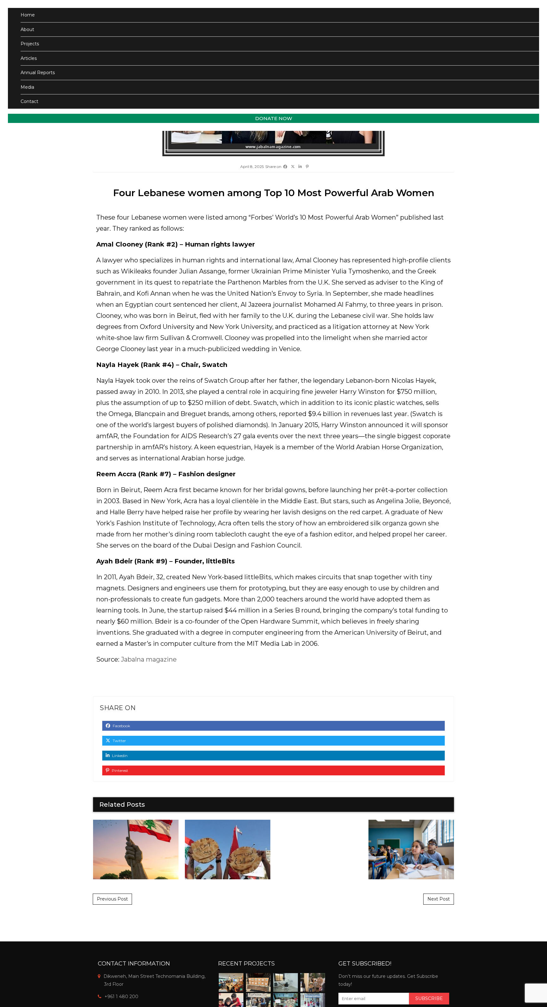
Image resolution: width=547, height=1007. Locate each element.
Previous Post (112, 899)
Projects (30, 44)
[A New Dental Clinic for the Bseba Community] (285, 982)
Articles (29, 58)
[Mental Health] (231, 982)
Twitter (119, 740)
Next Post (438, 899)
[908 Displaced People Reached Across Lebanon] (312, 982)
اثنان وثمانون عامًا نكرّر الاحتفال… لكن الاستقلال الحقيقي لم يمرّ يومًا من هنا (136, 849)
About (27, 29)
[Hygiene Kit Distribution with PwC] (258, 982)
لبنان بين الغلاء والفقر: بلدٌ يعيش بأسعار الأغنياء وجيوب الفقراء (228, 849)
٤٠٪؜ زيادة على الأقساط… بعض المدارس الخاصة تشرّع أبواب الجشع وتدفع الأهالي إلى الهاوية (319, 849)
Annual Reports (38, 72)
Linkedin (119, 755)
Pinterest (119, 770)
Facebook (121, 725)
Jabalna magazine (148, 659)
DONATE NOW (273, 118)
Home (28, 15)
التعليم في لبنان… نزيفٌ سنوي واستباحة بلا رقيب (411, 849)
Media (27, 87)
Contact (29, 101)
